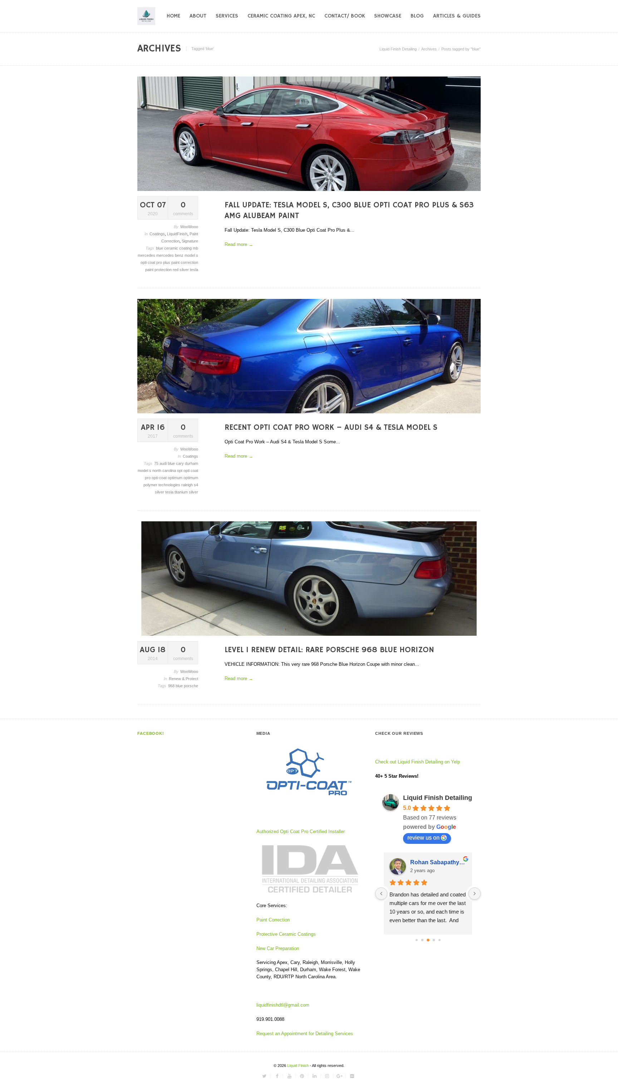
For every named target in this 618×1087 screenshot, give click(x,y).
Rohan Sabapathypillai (438, 862)
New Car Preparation (277, 948)
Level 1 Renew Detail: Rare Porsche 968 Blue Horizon (329, 650)
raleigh (187, 485)
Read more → (239, 244)
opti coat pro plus (156, 262)
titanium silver (186, 492)
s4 (196, 485)
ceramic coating (178, 248)
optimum (175, 478)
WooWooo (189, 227)
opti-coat (160, 478)
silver (185, 269)
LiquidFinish (177, 234)
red (176, 269)
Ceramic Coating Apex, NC (281, 16)
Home (173, 16)
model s (191, 255)
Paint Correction (273, 920)
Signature (190, 241)
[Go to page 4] (439, 940)
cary (180, 463)
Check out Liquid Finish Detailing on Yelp (417, 761)
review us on (423, 838)
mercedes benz (170, 255)
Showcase (387, 16)
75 (157, 463)
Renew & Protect (183, 679)
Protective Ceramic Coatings (286, 934)
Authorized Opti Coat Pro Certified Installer (300, 831)
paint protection (159, 269)
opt (180, 470)
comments (183, 208)
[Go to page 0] (417, 940)
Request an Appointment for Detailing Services (305, 1033)
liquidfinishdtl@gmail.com (282, 1005)
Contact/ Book (344, 16)
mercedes (147, 255)
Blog (417, 16)
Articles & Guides (457, 16)
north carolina (164, 470)
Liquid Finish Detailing (398, 49)
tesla (194, 269)
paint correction (184, 262)
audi (164, 463)
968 (172, 686)
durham (191, 463)
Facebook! (150, 733)
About (198, 16)
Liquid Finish (298, 1065)
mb (195, 248)
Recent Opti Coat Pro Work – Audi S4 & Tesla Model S (331, 428)
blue (160, 248)
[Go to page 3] (433, 940)
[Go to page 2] (428, 940)
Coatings (157, 234)
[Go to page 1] (422, 940)
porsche (191, 686)
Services (227, 16)
